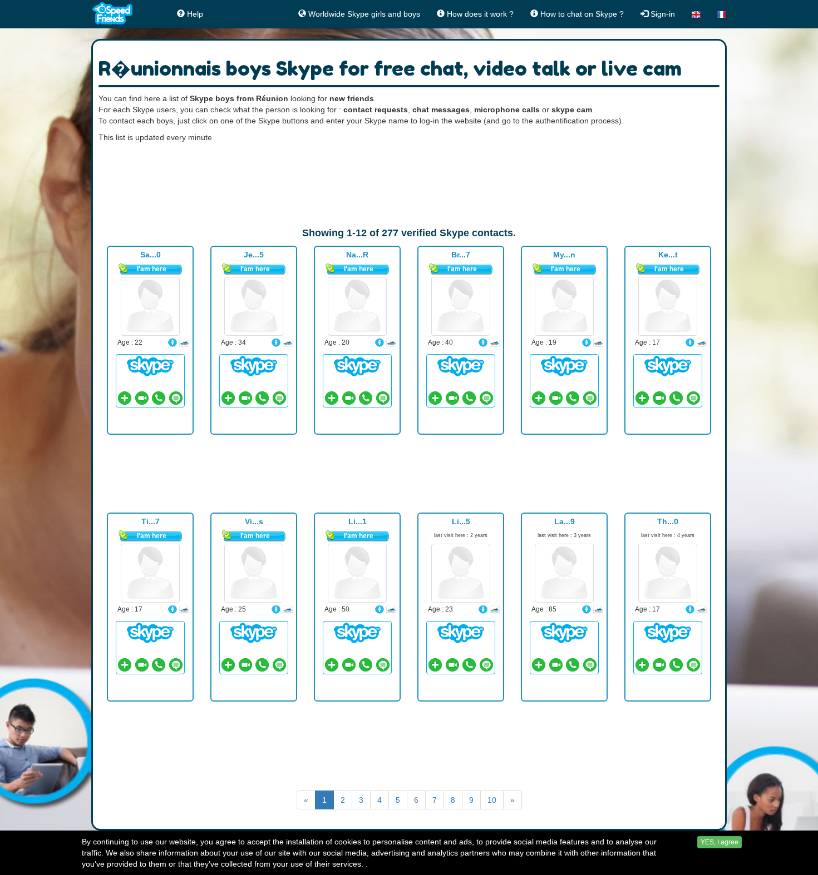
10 (491, 800)
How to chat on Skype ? (581, 13)
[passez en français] (722, 14)
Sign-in (661, 13)
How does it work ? (479, 13)
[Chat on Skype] (150, 365)
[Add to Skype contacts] (124, 398)
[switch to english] (696, 14)
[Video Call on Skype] (142, 398)
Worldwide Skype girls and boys (363, 13)
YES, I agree (719, 842)
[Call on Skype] (158, 398)
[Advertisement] (409, 185)
